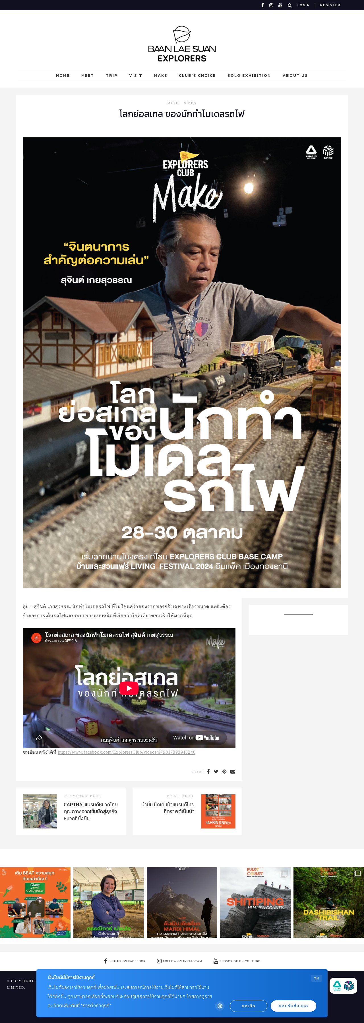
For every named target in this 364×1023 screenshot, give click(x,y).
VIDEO (190, 104)
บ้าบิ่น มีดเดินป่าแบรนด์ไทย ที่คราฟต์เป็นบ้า (168, 808)
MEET (87, 75)
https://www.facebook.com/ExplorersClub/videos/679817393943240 (127, 752)
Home (63, 75)
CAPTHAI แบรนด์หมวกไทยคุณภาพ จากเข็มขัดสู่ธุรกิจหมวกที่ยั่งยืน (91, 811)
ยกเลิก (248, 1006)
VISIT (135, 75)
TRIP (111, 75)
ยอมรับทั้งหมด (293, 1006)
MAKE (160, 75)
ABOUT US (295, 75)
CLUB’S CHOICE (197, 75)
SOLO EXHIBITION (249, 75)
